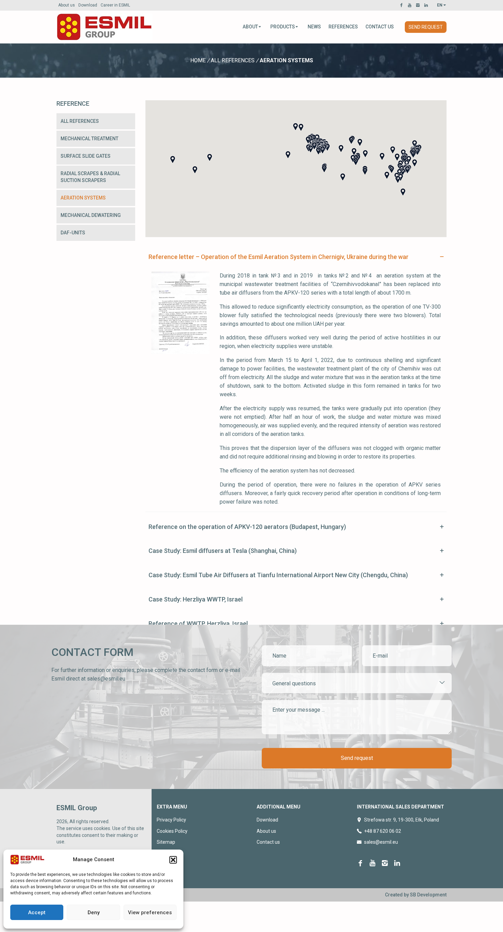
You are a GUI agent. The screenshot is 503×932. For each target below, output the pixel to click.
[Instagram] (419, 5)
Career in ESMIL (115, 5)
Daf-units (73, 232)
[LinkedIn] (427, 5)
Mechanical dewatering (91, 215)
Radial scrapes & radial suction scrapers (90, 177)
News (314, 26)
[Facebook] (402, 5)
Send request (426, 27)
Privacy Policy (171, 820)
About (250, 26)
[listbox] (357, 683)
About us (66, 5)
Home (198, 60)
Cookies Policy (172, 831)
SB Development (428, 894)
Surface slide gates (86, 156)
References (343, 26)
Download (87, 5)
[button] (173, 859)
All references (233, 60)
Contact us (379, 26)
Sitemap (166, 842)
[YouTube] (411, 5)
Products (282, 26)
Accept (37, 912)
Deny (94, 912)
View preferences (150, 912)
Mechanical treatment (89, 138)
